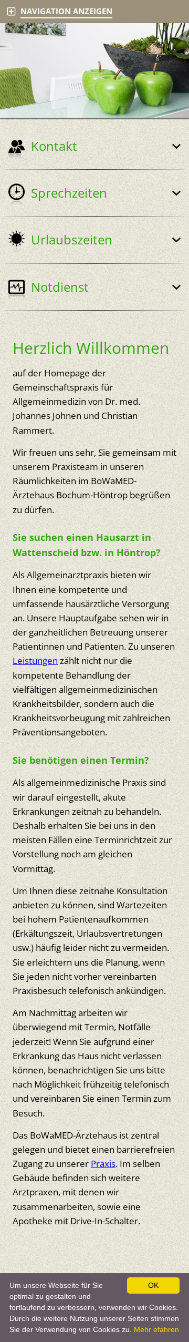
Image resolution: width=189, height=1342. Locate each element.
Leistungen (35, 660)
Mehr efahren (156, 1329)
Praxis (103, 1163)
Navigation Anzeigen (66, 11)
